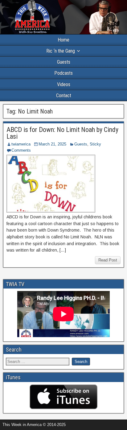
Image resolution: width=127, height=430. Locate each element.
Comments (21, 150)
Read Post (107, 260)
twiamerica (21, 144)
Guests (63, 62)
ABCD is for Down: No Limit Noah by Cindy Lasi (62, 133)
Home (63, 40)
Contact (63, 95)
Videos (63, 84)
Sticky (95, 144)
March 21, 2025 (52, 144)
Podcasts (63, 73)
